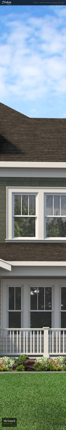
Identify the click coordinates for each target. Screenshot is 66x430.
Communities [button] (36, 2)
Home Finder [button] (42, 2)
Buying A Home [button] (47, 2)
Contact (62, 2)
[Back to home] (7, 2)
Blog (59, 2)
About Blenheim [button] (54, 2)
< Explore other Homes (8, 423)
